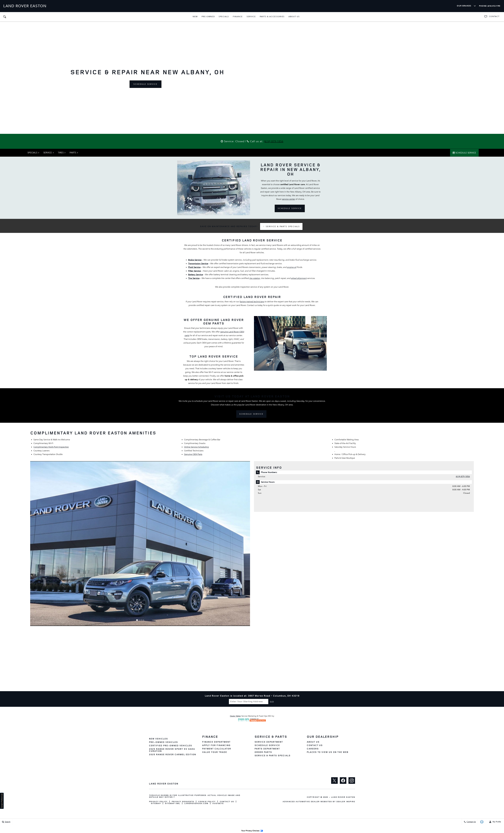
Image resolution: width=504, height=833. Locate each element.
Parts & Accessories (272, 16)
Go (272, 701)
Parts (73, 152)
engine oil (291, 267)
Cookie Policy (207, 801)
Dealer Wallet (235, 716)
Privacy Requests (183, 801)
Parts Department (267, 749)
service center (288, 199)
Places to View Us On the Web (327, 752)
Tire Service (194, 278)
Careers (313, 749)
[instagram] (351, 780)
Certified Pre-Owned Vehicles (170, 745)
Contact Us (315, 745)
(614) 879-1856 (273, 141)
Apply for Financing (216, 745)
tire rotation (254, 278)
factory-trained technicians (252, 301)
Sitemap (156, 803)
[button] (4, 16)
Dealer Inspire (345, 801)
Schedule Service (146, 84)
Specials (224, 16)
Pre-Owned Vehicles (163, 742)
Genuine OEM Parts (193, 454)
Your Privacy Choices (250, 830)
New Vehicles (158, 739)
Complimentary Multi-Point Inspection (51, 447)
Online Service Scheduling (196, 447)
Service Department (268, 742)
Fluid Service (194, 267)
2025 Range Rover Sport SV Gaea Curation (172, 750)
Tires (61, 152)
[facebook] (343, 780)
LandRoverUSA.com (196, 803)
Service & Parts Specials (282, 226)
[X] (334, 780)
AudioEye (218, 803)
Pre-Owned (208, 16)
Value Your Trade (214, 752)
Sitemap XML (172, 803)
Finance (238, 16)
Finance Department (216, 742)
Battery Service (195, 274)
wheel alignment (299, 278)
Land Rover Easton (343, 797)
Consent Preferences (2, 800)
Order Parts (263, 752)
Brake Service (194, 259)
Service (251, 16)
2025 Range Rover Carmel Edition (172, 754)
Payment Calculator (216, 749)
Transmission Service (198, 263)
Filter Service (194, 270)
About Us (294, 16)
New (195, 16)
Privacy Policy (158, 801)
